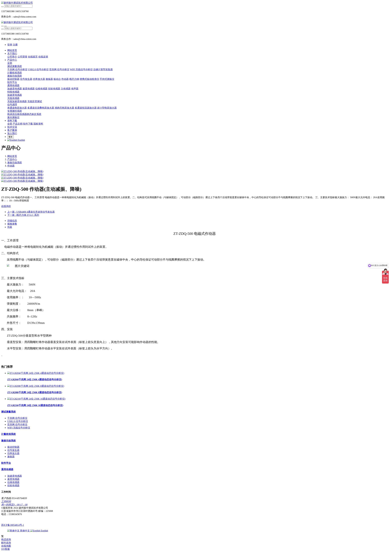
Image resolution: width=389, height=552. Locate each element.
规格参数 (12, 224)
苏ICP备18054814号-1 (12, 525)
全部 (9, 63)
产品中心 (12, 159)
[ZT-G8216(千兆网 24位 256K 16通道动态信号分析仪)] (36, 398)
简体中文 (24, 530)
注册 (15, 44)
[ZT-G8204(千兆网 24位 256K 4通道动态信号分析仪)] (35, 373)
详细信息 (12, 220)
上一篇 (31, 212)
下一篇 (23, 215)
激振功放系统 (14, 162)
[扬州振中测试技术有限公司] (194, 2)
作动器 (11, 165)
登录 (9, 44)
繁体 (10, 137)
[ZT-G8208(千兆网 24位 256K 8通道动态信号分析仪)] (35, 386)
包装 (9, 227)
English (44, 530)
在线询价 (6, 206)
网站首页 (12, 50)
